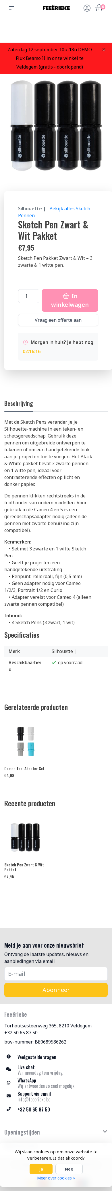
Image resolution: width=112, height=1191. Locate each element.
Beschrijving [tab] (18, 403)
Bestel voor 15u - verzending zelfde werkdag (58, 29)
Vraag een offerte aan (58, 320)
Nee (69, 1169)
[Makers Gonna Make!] (56, 8)
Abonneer (56, 990)
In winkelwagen (69, 300)
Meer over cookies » (56, 1178)
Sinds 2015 (100, 31)
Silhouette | (32, 208)
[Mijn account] (87, 8)
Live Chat (87, 31)
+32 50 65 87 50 (21, 1032)
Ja (41, 1169)
